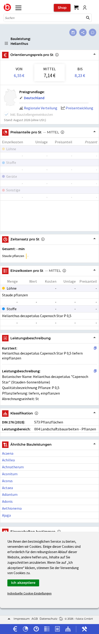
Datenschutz (48, 618)
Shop (62, 8)
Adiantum (9, 494)
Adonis (7, 501)
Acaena (7, 453)
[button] (87, 17)
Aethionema (12, 508)
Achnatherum (13, 467)
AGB (35, 618)
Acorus (7, 480)
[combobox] (44, 18)
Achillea (8, 460)
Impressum (22, 618)
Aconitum (9, 474)
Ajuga (6, 515)
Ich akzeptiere (23, 583)
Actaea (7, 487)
